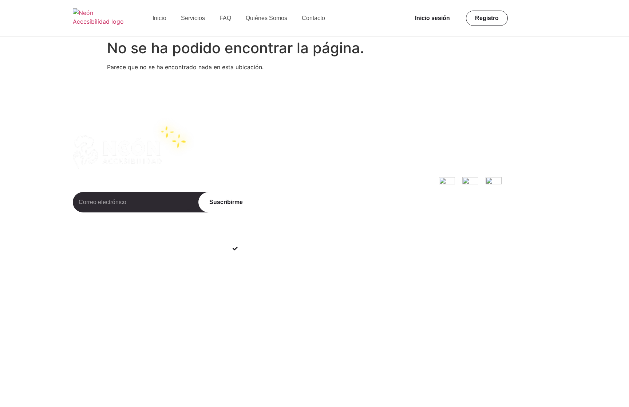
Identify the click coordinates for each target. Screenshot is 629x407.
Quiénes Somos (266, 18)
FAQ (225, 18)
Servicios (193, 18)
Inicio (159, 18)
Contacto (313, 18)
